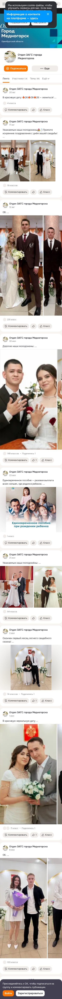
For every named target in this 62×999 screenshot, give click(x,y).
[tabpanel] (31, 529)
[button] (16, 68)
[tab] (6, 78)
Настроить (40, 22)
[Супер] (8, 828)
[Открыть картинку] (21, 265)
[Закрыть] (48, 14)
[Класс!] (5, 103)
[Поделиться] (33, 110)
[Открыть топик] (31, 97)
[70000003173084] (5, 90)
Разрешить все (19, 22)
